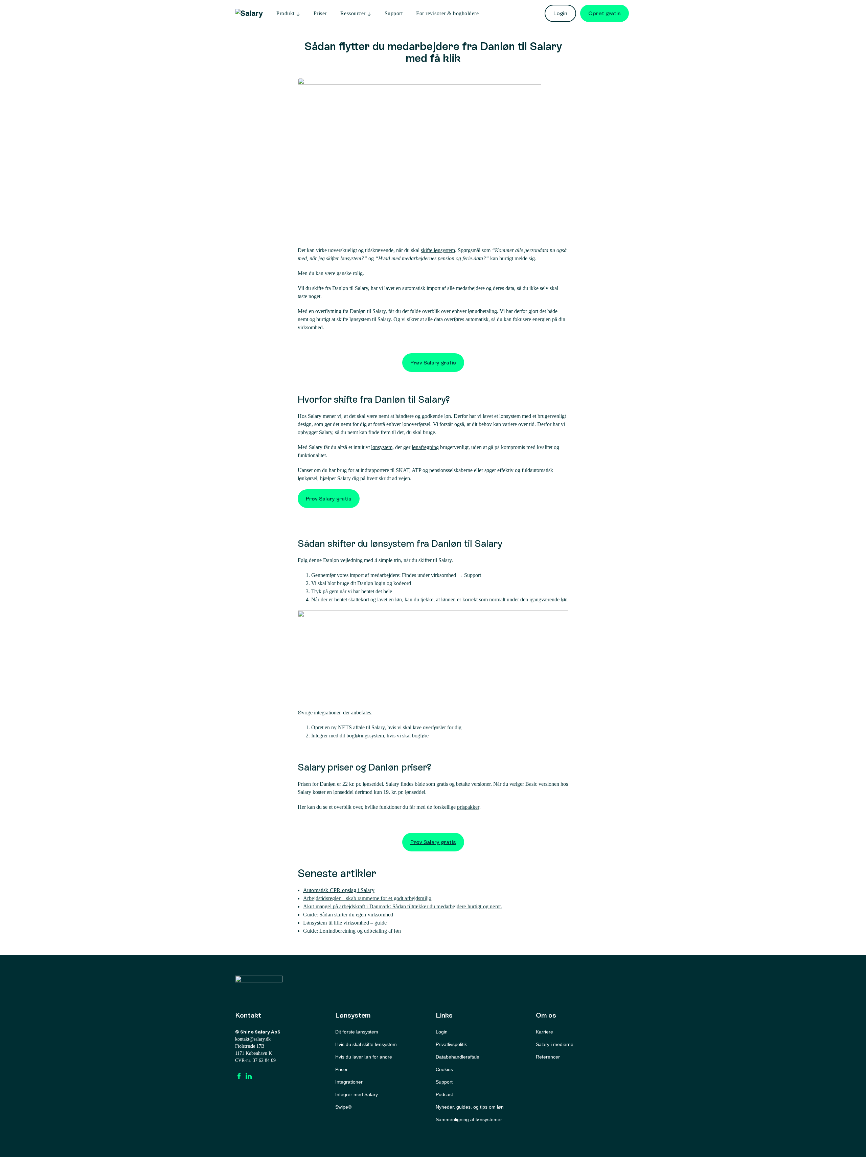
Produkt (285, 13)
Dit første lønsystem (356, 1031)
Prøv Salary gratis (433, 362)
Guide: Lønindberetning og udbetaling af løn (352, 931)
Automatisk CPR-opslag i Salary (338, 890)
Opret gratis (604, 13)
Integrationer (349, 1082)
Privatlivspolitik (451, 1044)
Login (560, 13)
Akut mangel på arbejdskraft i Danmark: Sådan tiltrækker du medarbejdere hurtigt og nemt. (402, 906)
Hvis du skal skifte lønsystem (366, 1044)
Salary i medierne (554, 1044)
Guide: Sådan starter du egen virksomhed (348, 914)
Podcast (444, 1094)
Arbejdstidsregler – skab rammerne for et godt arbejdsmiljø (367, 898)
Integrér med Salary (356, 1094)
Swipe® (343, 1107)
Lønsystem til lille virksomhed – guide (345, 923)
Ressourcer (353, 13)
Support (394, 13)
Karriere (544, 1031)
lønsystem (381, 447)
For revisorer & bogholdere (447, 13)
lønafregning (425, 447)
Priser (320, 13)
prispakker (468, 807)
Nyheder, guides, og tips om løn (470, 1107)
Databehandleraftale (457, 1057)
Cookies (444, 1069)
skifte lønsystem (438, 250)
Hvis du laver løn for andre (363, 1057)
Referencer (548, 1057)
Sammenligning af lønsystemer (469, 1119)
